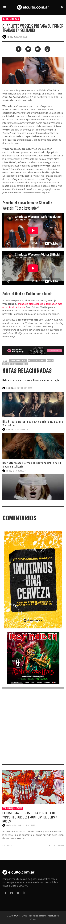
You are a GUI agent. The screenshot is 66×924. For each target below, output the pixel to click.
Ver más (6, 845)
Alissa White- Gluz (18, 360)
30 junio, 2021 (21, 470)
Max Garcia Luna (13, 825)
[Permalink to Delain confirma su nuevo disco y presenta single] (33, 404)
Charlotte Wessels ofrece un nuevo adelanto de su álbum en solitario (31, 464)
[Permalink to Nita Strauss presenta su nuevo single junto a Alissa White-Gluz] (33, 446)
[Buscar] (5, 7)
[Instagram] (11, 893)
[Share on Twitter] (28, 49)
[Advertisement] (33, 726)
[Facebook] (5, 893)
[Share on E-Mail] (38, 49)
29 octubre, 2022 (22, 429)
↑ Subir (33, 919)
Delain (50, 360)
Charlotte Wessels (37, 360)
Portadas (17, 808)
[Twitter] (18, 893)
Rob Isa (9, 388)
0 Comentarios (57, 845)
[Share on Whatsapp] (47, 49)
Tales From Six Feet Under (15, 364)
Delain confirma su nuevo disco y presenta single (31, 380)
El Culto (10, 470)
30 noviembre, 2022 (23, 388)
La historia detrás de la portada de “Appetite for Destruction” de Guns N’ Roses (30, 816)
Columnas (7, 808)
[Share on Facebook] (18, 49)
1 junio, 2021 (21, 36)
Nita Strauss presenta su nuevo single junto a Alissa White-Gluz (32, 423)
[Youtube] (24, 893)
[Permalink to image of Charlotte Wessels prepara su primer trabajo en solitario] (33, 70)
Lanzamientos (11, 19)
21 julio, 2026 (28, 825)
